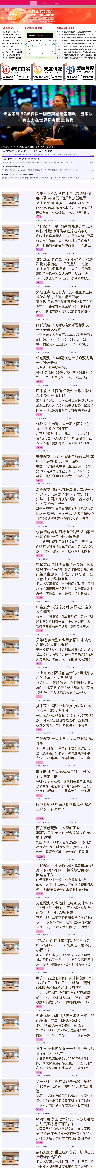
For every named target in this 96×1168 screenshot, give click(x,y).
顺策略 (39, 795)
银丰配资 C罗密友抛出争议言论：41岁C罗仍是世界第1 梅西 (22, 43)
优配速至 (39, 283)
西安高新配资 (40, 856)
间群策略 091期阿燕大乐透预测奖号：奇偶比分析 (62, 327)
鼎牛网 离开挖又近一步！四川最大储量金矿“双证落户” (65, 1051)
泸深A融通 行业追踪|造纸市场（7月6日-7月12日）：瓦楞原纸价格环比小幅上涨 (64, 945)
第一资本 (39, 1110)
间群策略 (39, 348)
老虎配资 (39, 522)
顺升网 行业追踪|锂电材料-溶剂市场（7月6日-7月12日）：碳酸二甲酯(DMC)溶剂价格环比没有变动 (64, 982)
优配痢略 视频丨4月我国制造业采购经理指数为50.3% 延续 (21, 35)
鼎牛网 (39, 1072)
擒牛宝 (39, 729)
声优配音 (39, 894)
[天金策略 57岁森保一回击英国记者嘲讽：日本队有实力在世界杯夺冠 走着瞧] (48, 117)
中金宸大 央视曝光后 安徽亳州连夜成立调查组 (64, 609)
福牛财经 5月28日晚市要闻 (11, 55)
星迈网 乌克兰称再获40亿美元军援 (14, 32)
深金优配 (39, 1039)
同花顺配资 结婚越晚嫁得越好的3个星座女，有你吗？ (64, 807)
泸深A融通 (40, 969)
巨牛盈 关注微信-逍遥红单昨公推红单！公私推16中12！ (64, 393)
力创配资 (39, 931)
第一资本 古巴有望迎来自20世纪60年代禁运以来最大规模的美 (23, 58)
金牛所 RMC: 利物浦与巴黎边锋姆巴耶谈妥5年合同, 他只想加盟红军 (65, 195)
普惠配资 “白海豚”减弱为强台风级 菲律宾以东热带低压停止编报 (65, 459)
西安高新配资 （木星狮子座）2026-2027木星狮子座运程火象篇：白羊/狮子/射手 (64, 832)
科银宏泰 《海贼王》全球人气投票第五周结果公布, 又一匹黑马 (23, 46)
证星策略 (39, 598)
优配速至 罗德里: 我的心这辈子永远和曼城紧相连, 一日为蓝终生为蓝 (64, 261)
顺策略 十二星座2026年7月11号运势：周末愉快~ (18, 40)
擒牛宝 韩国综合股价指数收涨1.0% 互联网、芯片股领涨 (64, 708)
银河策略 (39, 1143)
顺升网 (39, 1006)
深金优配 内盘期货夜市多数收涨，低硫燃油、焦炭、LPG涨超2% (65, 1018)
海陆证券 (39, 316)
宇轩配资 (39, 762)
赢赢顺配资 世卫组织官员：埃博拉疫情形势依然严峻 (65, 1154)
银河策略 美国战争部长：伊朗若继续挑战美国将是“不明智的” (22, 37)
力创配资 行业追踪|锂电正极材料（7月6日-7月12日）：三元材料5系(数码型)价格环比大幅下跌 (64, 907)
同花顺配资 (40, 818)
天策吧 (39, 663)
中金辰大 (39, 630)
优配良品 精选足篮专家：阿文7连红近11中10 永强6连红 (64, 426)
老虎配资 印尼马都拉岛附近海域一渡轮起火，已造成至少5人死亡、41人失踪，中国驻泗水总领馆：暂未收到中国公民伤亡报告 (65, 496)
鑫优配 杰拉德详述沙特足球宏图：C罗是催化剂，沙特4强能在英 (23, 52)
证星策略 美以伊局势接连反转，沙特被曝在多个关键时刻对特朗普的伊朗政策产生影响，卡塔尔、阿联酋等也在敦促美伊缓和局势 (65, 571)
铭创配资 (39, 381)
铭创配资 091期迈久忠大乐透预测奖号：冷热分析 (64, 360)
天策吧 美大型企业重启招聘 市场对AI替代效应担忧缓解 (64, 642)
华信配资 (39, 250)
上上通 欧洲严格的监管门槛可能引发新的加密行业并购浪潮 (65, 675)
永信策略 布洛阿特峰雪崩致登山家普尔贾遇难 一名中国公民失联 (65, 534)
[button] (26, 45)
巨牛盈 (39, 414)
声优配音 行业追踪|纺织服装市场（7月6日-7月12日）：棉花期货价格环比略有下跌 (64, 870)
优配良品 (39, 447)
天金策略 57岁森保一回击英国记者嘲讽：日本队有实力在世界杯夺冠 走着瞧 (28, 147)
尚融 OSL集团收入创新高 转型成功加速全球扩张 (18, 49)
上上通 (39, 696)
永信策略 (39, 555)
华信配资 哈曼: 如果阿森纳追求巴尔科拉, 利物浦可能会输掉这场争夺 (64, 228)
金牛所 (39, 217)
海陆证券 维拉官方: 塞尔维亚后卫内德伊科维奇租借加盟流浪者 (64, 294)
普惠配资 (39, 480)
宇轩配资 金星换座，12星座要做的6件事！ (64, 741)
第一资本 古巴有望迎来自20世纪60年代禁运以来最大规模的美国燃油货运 (64, 1086)
